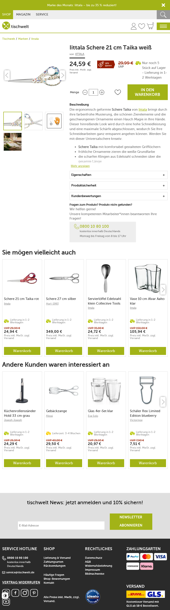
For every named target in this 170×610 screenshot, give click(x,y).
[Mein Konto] (134, 27)
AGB (88, 562)
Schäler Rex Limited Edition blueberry (145, 413)
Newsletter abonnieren (131, 521)
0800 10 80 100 (94, 226)
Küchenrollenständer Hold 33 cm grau (20, 413)
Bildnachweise (94, 573)
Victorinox (136, 420)
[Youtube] (6, 604)
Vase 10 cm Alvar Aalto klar (147, 301)
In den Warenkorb (147, 92)
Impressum (92, 569)
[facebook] (15, 595)
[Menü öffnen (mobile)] (163, 26)
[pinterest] (34, 595)
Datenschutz (93, 558)
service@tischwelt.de (20, 572)
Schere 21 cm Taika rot (21, 299)
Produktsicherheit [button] (83, 185)
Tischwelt (8, 38)
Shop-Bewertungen (57, 579)
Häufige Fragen (54, 575)
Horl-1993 (52, 303)
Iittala (35, 38)
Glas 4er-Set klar (100, 411)
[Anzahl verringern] (85, 92)
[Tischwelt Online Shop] (15, 25)
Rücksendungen (55, 566)
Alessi (49, 415)
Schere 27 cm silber (61, 299)
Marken (23, 38)
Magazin (23, 14)
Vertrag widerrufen (21, 582)
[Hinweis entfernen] (163, 5)
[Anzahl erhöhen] (102, 92)
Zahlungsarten (53, 562)
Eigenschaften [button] (81, 175)
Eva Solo (93, 415)
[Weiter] (163, 290)
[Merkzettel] (141, 27)
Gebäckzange (56, 411)
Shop (6, 14)
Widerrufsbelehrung (98, 566)
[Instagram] (25, 595)
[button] (118, 92)
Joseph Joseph (13, 420)
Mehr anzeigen (80, 166)
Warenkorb (22, 351)
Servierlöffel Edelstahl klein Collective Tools (104, 301)
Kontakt (49, 583)
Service (42, 14)
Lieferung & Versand (57, 558)
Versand (74, 72)
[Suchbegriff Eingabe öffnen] (163, 14)
